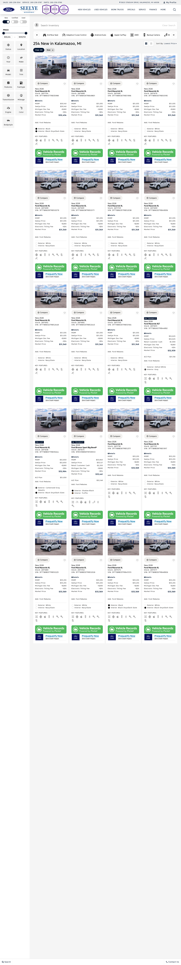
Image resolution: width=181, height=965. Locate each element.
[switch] (6, 20)
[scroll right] (173, 34)
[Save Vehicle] (64, 84)
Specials (131, 9)
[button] (174, 9)
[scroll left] (37, 34)
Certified (15, 18)
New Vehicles (84, 9)
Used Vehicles (100, 9)
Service (142, 9)
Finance (153, 9)
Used (23, 18)
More (163, 10)
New (6, 18)
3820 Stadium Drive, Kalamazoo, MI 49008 (140, 2)
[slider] (3, 33)
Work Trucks (117, 9)
